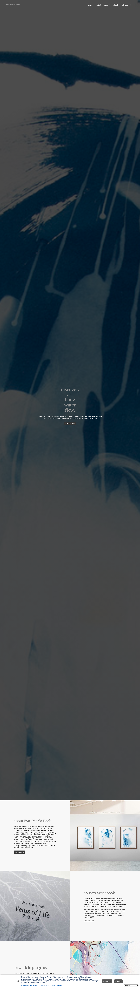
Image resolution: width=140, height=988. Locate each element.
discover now (70, 423)
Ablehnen (118, 981)
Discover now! (89, 921)
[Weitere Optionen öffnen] (135, 5)
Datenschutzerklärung (29, 985)
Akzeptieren (107, 981)
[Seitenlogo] (13, 8)
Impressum (44, 985)
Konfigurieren (57, 985)
